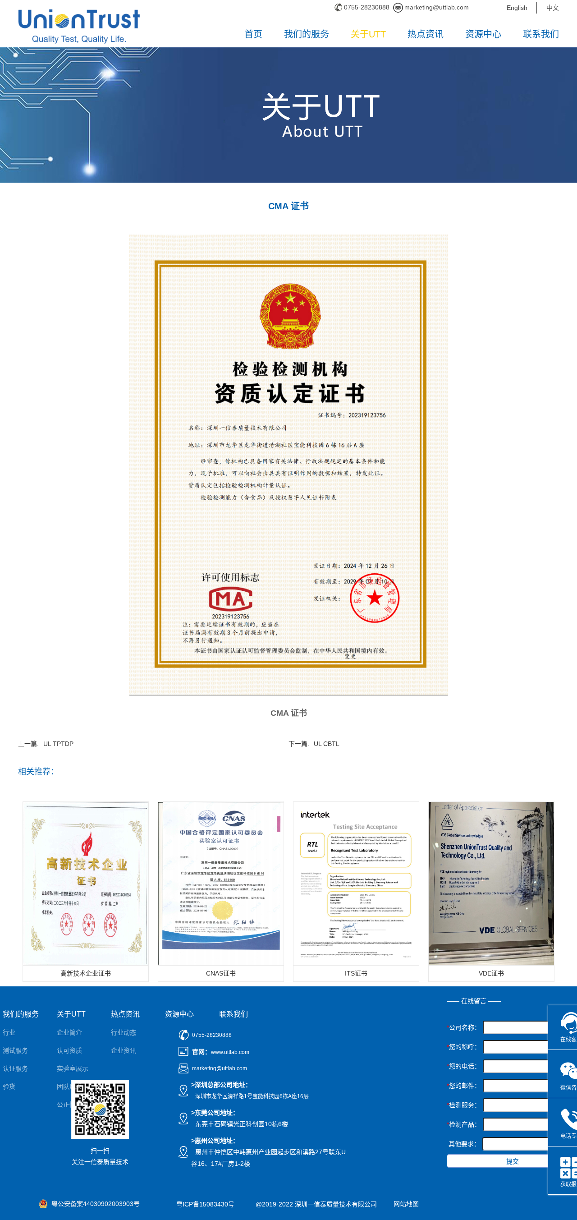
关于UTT (368, 34)
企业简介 (69, 1032)
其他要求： (464, 1143)
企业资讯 (123, 1050)
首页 (253, 34)
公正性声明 (72, 1104)
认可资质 (69, 1050)
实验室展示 (72, 1068)
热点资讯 (426, 34)
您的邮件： (464, 1085)
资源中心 (483, 34)
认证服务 (15, 1068)
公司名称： (464, 1027)
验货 (9, 1086)
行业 (9, 1032)
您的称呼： (464, 1046)
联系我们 (541, 34)
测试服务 (15, 1050)
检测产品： (464, 1124)
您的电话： (464, 1066)
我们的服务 (306, 34)
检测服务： (464, 1105)
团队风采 (69, 1086)
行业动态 (123, 1032)
